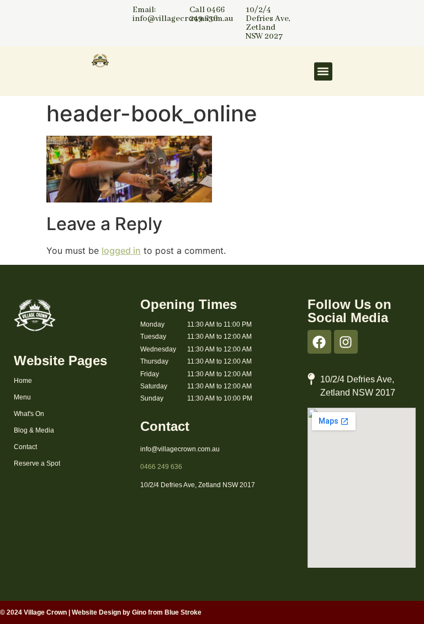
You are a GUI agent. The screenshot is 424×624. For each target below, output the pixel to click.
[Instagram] (346, 342)
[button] (323, 71)
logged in (121, 250)
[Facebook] (319, 342)
